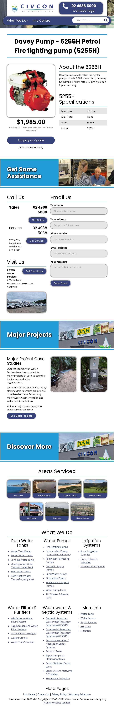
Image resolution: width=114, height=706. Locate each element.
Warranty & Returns (80, 694)
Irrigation (85, 626)
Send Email (60, 283)
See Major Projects (21, 416)
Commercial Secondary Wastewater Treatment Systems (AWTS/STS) (58, 633)
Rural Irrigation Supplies (88, 553)
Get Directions (34, 271)
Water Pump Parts (56, 590)
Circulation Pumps (56, 578)
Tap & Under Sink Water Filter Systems (24, 627)
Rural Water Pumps (56, 573)
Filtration (85, 630)
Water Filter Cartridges (23, 633)
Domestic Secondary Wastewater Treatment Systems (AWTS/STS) (58, 622)
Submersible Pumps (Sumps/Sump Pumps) (58, 552)
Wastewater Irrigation (92, 566)
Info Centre (41, 20)
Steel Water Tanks (21, 571)
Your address (58, 219)
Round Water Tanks (22, 555)
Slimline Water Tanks (22, 559)
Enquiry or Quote (31, 140)
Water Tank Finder (21, 551)
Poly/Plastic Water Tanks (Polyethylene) (22, 577)
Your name (56, 205)
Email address (58, 247)
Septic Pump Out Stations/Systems (55, 657)
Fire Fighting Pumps (57, 546)
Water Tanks (87, 613)
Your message (58, 261)
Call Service (37, 240)
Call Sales (38, 220)
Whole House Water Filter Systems (22, 620)
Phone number (59, 233)
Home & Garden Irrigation (89, 560)
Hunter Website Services (57, 702)
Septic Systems (88, 622)
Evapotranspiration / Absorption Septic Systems (57, 644)
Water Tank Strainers (22, 642)
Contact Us (43, 694)
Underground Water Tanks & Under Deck (22, 565)
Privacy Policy (59, 694)
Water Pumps (88, 618)
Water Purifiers (19, 637)
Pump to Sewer (54, 651)
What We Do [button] (17, 20)
